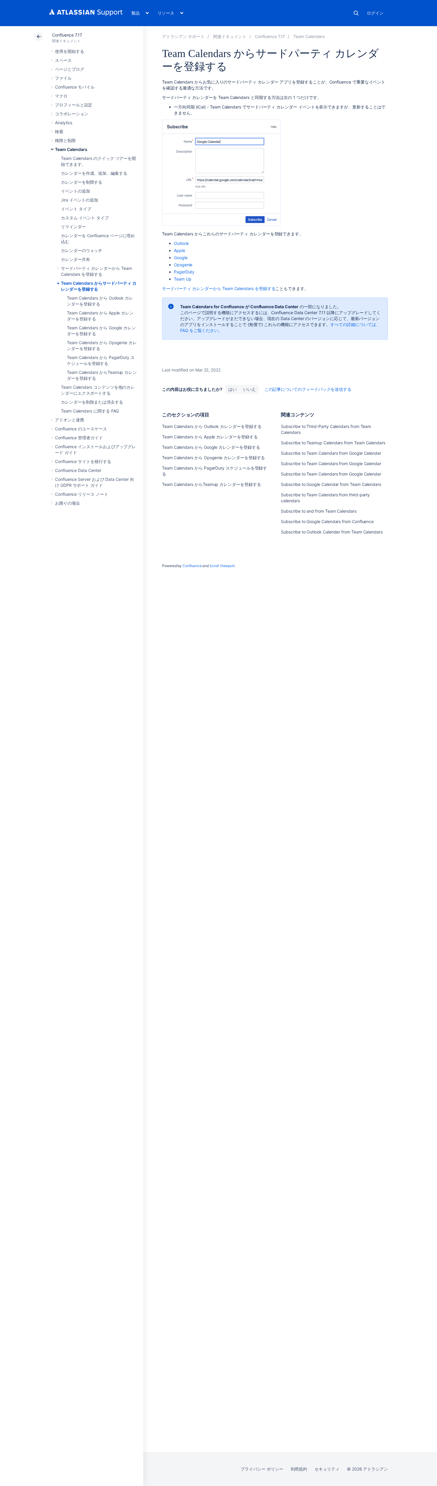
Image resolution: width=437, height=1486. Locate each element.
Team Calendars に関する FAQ (90, 410)
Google (181, 257)
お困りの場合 (67, 503)
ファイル (63, 78)
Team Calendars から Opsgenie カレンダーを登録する (213, 457)
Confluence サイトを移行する (83, 461)
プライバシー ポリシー (261, 1468)
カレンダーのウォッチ (81, 250)
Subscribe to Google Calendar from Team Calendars (331, 484)
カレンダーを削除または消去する (92, 401)
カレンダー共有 (75, 259)
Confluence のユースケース (81, 428)
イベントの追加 (75, 190)
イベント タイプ (76, 208)
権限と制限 (65, 140)
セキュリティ (327, 1468)
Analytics (63, 122)
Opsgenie (183, 264)
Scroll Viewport (222, 565)
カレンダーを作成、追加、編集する (94, 173)
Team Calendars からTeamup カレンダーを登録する (211, 484)
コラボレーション (71, 113)
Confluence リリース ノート (81, 494)
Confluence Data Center (78, 470)
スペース (63, 60)
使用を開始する (69, 51)
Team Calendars (71, 149)
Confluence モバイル (75, 86)
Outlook (181, 243)
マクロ (61, 95)
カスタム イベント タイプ (85, 217)
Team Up (182, 278)
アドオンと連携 (69, 419)
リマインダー (73, 226)
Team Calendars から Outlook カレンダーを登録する (211, 426)
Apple (179, 250)
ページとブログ (69, 69)
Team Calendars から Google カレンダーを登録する (211, 447)
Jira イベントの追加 (79, 199)
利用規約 (299, 1468)
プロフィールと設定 (73, 104)
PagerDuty (184, 271)
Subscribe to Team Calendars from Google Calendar (331, 453)
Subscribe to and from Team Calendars (318, 511)
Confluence (192, 565)
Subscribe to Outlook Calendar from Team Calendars (332, 531)
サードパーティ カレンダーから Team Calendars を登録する (218, 288)
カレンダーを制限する (81, 182)
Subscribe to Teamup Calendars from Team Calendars (333, 442)
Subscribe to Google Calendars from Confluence (327, 521)
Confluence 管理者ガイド (79, 437)
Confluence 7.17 (67, 34)
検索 (356, 13)
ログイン (375, 12)
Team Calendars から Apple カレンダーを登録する (210, 436)
